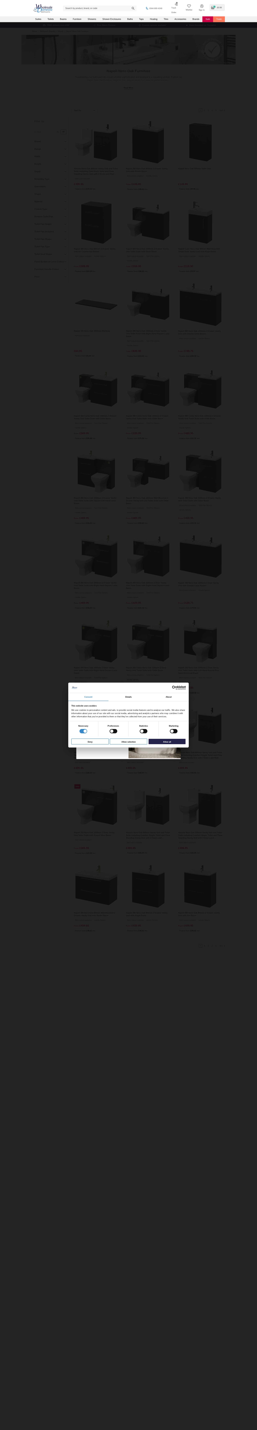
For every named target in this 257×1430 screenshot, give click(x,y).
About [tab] (169, 697)
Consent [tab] (88, 697)
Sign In (202, 10)
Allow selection (128, 742)
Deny (90, 742)
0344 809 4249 (155, 8)
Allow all (167, 742)
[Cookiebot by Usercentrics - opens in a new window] (174, 688)
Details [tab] (128, 697)
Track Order (173, 10)
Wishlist (189, 10)
